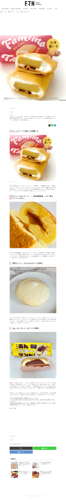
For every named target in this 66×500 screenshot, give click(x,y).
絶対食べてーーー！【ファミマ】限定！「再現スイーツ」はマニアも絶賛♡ (31, 98)
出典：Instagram (62, 100)
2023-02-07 (12, 108)
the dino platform (34, 496)
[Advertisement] (33, 24)
